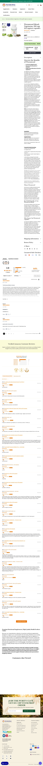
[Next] (4, 36)
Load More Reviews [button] (21, 621)
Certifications (6, 15)
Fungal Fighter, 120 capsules (10, 528)
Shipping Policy (33, 725)
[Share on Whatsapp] (37, 249)
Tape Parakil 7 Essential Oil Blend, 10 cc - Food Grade (14, 447)
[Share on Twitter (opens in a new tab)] (8, 314)
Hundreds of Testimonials (21, 726)
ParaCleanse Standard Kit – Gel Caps (11, 491)
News (32, 731)
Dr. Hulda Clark (33, 112)
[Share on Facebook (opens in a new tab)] (6, 314)
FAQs (36, 12)
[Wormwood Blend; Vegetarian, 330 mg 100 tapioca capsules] (5, 670)
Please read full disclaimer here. (35, 178)
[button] (16, 359)
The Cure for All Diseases (9, 574)
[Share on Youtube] (30, 249)
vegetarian (26, 120)
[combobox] (27, 5)
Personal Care (13, 12)
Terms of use (30, 764)
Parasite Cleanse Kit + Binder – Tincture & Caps (13, 561)
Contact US (19, 722)
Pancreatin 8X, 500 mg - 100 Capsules (12, 464)
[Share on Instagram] (34, 249)
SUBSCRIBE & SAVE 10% (28, 711)
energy (23, 636)
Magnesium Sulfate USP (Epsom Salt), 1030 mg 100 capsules (16, 408)
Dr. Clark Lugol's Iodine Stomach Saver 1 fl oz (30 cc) (14, 381)
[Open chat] (40, 763)
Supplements (6, 9)
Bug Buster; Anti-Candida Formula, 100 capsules (13, 435)
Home (3, 19)
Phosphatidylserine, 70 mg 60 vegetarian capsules (14, 455)
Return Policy (33, 726)
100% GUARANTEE (34, 722)
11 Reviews (9, 272)
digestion (26, 98)
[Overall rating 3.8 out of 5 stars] (27, 30)
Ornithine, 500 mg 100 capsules (10, 549)
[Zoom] (14, 30)
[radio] (21, 267)
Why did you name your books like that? (21, 729)
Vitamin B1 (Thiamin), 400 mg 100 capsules (13, 583)
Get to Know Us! (19, 723)
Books (20, 12)
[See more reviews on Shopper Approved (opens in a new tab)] (9, 314)
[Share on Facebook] (27, 249)
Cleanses (15, 9)
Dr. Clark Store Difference (21, 725)
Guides (18, 732)
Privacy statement (37, 764)
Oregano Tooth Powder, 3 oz (10, 511)
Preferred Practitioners (21, 730)
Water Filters (31, 9)
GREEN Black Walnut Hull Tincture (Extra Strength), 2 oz (15, 540)
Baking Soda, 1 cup (8, 417)
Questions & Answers (13, 258)
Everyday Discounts (34, 723)
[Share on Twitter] (32, 249)
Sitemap (32, 729)
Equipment (22, 9)
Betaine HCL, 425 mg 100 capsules (11, 473)
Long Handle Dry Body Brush (10, 426)
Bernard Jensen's (29, 12)
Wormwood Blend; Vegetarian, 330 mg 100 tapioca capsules (19, 19)
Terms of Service (34, 728)
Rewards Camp (34, 732)
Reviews (5, 258)
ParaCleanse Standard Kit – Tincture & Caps (13, 519)
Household (5, 12)
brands (23, 642)
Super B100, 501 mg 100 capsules (11, 390)
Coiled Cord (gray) (8, 399)
